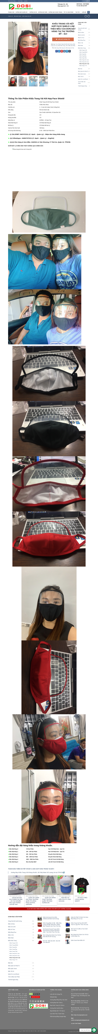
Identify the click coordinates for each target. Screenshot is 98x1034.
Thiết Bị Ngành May (82, 86)
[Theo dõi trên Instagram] (83, 1)
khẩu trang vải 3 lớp (70, 47)
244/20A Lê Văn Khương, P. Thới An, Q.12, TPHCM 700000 (79, 1002)
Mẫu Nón (80, 68)
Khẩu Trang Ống (82, 56)
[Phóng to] (10, 73)
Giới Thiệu (20, 1)
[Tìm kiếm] (88, 12)
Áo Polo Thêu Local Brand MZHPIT (81, 899)
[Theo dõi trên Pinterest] (86, 1)
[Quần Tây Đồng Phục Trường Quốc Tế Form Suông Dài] (49, 885)
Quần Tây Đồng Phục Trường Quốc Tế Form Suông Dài (49, 900)
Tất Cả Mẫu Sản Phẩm (70, 45)
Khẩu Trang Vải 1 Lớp (84, 59)
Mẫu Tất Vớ (80, 76)
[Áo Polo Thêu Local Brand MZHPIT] (82, 885)
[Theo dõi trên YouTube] (89, 1)
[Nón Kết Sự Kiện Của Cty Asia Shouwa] (65, 885)
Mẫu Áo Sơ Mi (81, 35)
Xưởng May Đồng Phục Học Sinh (58, 999)
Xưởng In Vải (33, 12)
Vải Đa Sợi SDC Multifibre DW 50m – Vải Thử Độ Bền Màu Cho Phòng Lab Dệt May (15, 901)
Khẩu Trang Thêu (83, 57)
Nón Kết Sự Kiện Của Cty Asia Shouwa (65, 899)
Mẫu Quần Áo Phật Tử (83, 71)
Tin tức (77, 12)
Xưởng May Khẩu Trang (55, 12)
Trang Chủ (11, 12)
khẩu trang (56, 47)
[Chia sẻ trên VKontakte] (64, 51)
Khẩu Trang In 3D (83, 50)
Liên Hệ (25, 1)
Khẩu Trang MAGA (83, 52)
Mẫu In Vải (80, 42)
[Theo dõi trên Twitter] (85, 1)
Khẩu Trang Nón (82, 54)
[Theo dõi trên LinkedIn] (87, 1)
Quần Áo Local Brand (83, 79)
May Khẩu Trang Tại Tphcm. (57, 1005)
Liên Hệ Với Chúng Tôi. (56, 994)
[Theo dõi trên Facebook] (82, 1)
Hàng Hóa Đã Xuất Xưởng (66, 44)
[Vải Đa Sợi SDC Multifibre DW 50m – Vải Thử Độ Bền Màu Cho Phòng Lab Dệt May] (16, 885)
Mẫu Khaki (80, 45)
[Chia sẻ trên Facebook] (56, 51)
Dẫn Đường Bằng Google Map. (58, 1016)
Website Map (53, 997)
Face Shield (58, 44)
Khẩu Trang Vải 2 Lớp (84, 61)
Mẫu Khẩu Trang (17, 16)
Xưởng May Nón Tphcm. (56, 1002)
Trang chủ (10, 16)
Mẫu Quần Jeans (82, 73)
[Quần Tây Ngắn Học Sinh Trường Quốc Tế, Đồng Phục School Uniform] (33, 885)
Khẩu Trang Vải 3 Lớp (26, 16)
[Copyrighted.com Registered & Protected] (34, 997)
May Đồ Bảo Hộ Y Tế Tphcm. (57, 1011)
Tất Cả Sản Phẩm (12, 1)
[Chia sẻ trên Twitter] (59, 51)
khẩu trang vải (62, 47)
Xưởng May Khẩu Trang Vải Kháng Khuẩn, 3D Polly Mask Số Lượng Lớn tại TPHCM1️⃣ (37, 872)
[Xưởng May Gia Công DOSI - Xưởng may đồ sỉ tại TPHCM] (20, 6)
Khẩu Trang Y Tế (83, 65)
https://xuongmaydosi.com (80, 1015)
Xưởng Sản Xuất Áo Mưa (56, 1008)
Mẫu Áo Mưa (81, 32)
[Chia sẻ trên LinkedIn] (67, 51)
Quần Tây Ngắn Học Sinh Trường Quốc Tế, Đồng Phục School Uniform (32, 901)
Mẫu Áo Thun (81, 37)
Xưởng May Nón (42, 12)
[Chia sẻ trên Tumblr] (69, 51)
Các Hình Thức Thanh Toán (57, 1013)
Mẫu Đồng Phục (81, 40)
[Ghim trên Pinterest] (62, 51)
